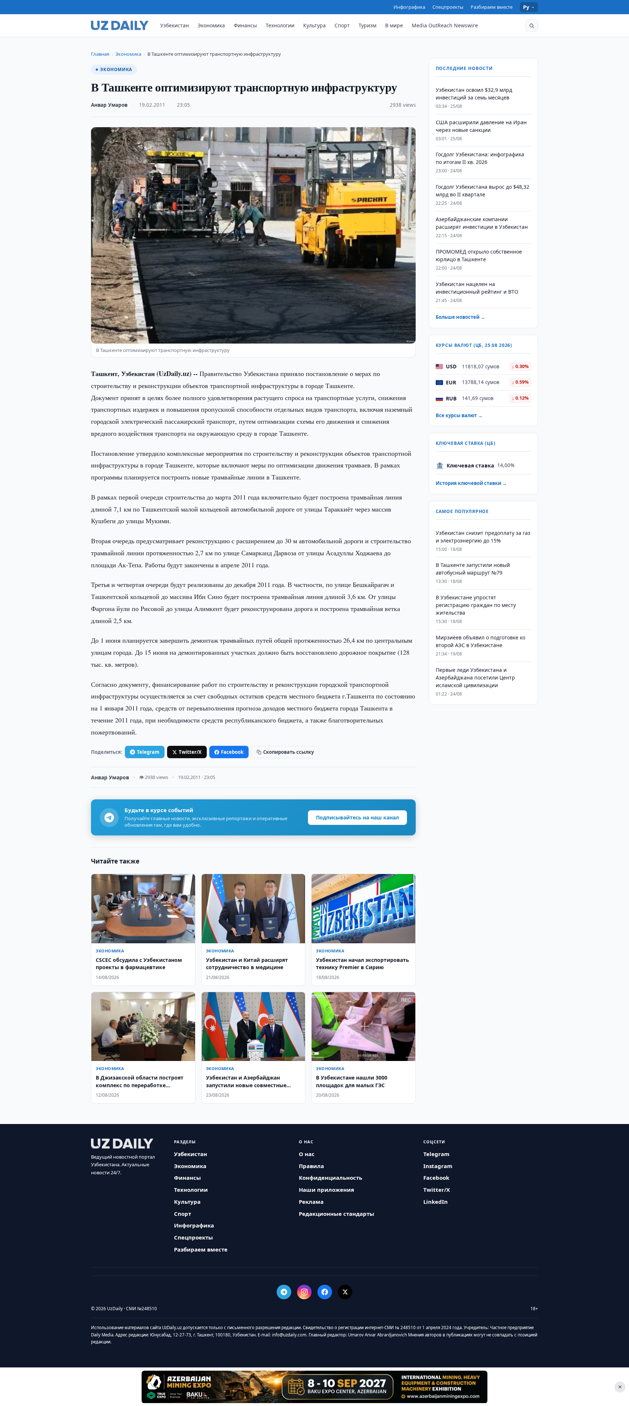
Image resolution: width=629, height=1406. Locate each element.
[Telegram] (284, 1292)
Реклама (311, 1201)
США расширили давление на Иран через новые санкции (481, 126)
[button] (532, 25)
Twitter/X (190, 752)
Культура (314, 25)
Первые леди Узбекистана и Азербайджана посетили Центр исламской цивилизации (475, 677)
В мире (394, 25)
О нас (306, 1154)
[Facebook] (324, 1292)
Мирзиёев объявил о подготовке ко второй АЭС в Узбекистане (480, 641)
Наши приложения (326, 1189)
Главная (100, 54)
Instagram (437, 1166)
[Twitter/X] (345, 1292)
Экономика (211, 25)
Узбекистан (174, 25)
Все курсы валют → (459, 415)
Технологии (280, 25)
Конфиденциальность (330, 1177)
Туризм (367, 25)
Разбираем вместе (492, 7)
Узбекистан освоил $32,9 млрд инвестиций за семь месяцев (474, 93)
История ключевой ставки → (471, 483)
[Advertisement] (314, 1387)
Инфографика (409, 7)
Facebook (232, 752)
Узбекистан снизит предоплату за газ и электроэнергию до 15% (483, 536)
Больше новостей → (460, 317)
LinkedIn (435, 1201)
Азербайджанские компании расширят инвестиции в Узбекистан (482, 223)
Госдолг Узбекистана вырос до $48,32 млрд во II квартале (482, 191)
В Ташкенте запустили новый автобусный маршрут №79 (473, 569)
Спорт (342, 25)
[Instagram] (304, 1292)
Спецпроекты (447, 7)
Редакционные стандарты (336, 1213)
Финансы (245, 25)
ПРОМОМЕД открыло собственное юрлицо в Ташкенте (479, 255)
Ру (526, 7)
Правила (311, 1166)
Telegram (148, 752)
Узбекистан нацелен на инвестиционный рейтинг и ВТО (477, 288)
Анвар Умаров (109, 105)
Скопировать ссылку (288, 752)
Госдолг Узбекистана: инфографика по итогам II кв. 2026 (480, 158)
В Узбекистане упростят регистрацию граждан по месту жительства (476, 605)
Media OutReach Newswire (445, 25)
